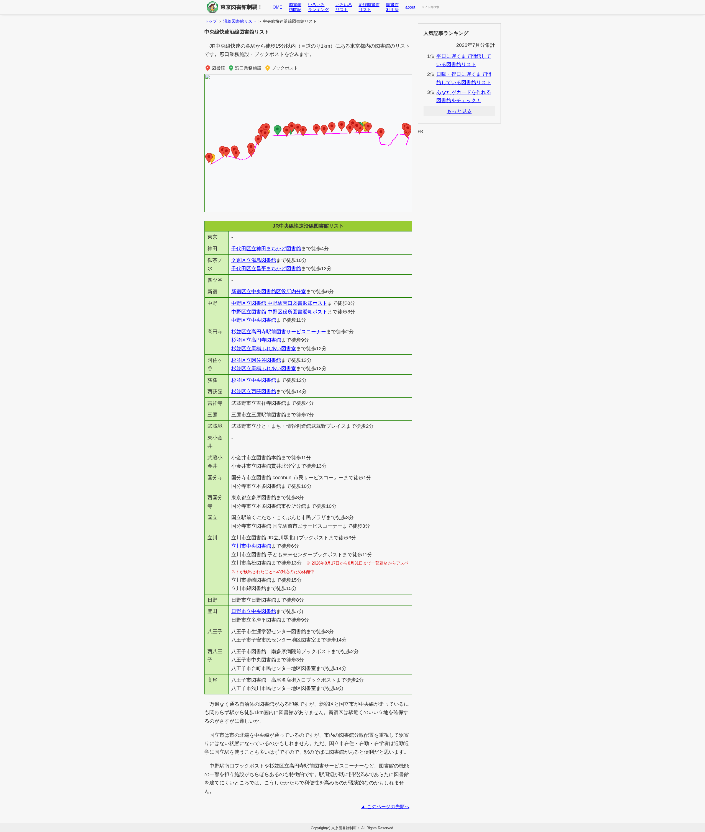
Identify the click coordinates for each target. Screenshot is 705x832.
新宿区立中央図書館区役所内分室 (268, 291)
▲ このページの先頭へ (385, 806)
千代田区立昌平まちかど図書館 (266, 268)
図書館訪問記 (295, 7)
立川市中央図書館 (251, 546)
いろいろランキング (318, 7)
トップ (210, 21)
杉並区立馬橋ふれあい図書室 (263, 348)
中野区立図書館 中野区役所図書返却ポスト (279, 312)
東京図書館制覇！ (242, 7)
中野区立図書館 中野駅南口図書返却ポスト (279, 303)
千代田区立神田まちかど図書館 (266, 248)
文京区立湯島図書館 (253, 260)
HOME (276, 7)
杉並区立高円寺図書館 (256, 340)
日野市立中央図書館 (253, 611)
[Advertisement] (459, 147)
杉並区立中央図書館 (253, 380)
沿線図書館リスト (369, 7)
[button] (407, 129)
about (410, 7)
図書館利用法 (392, 7)
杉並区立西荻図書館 (253, 391)
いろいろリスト (343, 7)
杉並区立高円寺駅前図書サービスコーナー (278, 331)
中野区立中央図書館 (253, 320)
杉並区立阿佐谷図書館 (256, 360)
